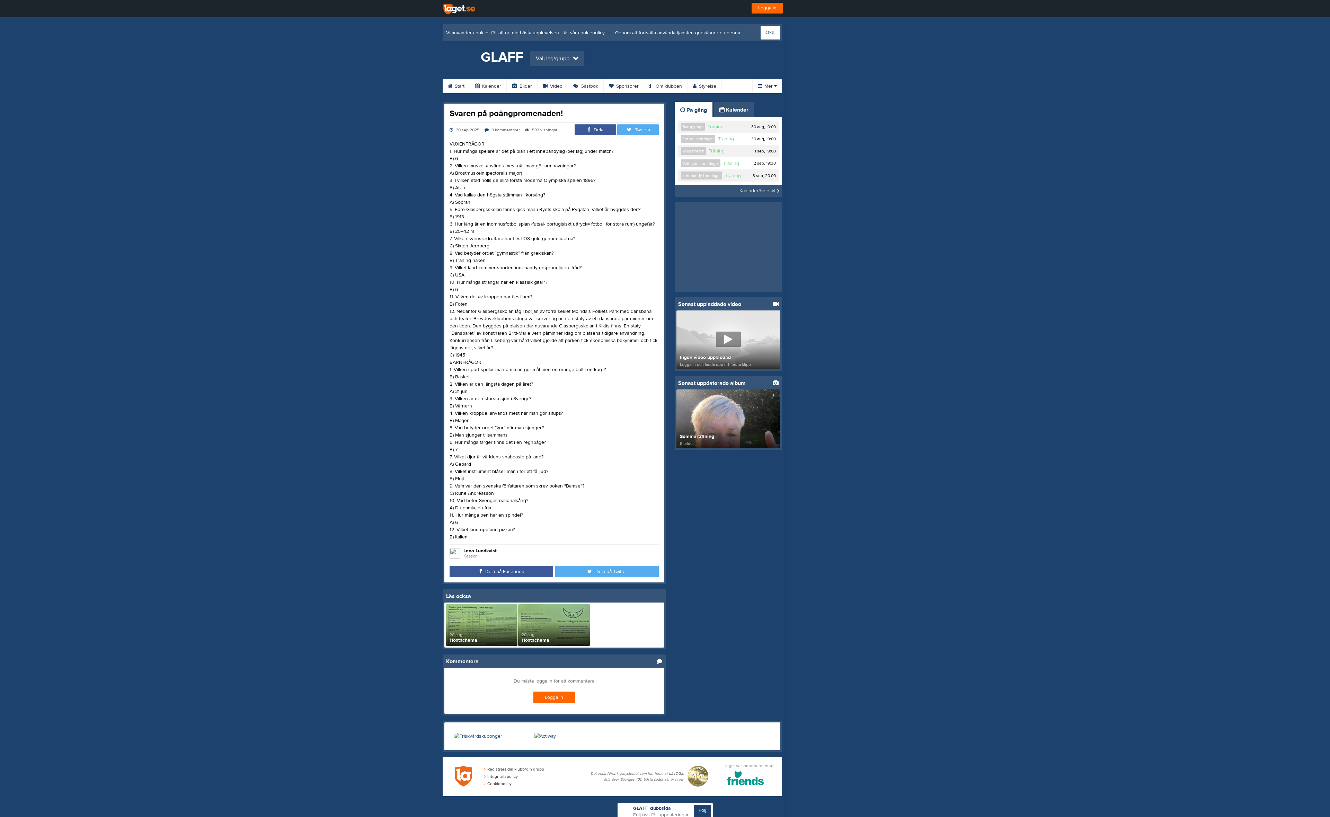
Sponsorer (627, 86)
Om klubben (668, 86)
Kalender (491, 86)
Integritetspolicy (502, 776)
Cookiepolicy (499, 784)
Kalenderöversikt (758, 191)
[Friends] (745, 779)
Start (458, 86)
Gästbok (588, 86)
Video (555, 86)
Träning (716, 127)
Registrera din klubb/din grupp (515, 769)
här (609, 33)
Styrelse (707, 86)
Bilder (525, 86)
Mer (768, 86)
